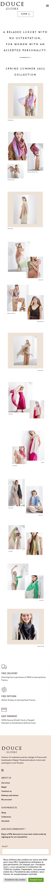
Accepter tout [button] (36, 880)
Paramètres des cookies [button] (15, 880)
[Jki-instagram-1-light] (2, 770)
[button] (47, 6)
